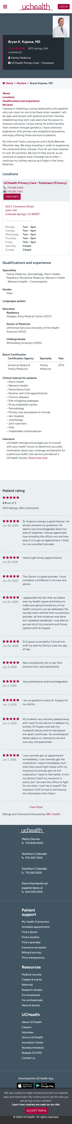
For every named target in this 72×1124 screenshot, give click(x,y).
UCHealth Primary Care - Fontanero (32, 62)
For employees (31, 995)
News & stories (31, 1005)
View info (12, 196)
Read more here (37, 457)
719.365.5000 (33, 872)
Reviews (8, 104)
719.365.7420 (15, 187)
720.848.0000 (34, 842)
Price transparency (33, 957)
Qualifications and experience (21, 101)
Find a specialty (31, 942)
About (6, 93)
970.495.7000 (34, 857)
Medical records (31, 974)
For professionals (32, 1000)
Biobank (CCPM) (32, 1052)
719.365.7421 (15, 191)
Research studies (32, 989)
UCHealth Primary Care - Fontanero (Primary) (35, 183)
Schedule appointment (36, 926)
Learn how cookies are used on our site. (36, 1104)
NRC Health (53, 814)
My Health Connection (35, 921)
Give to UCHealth (32, 1037)
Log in (63, 6)
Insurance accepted (34, 947)
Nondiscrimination (33, 1047)
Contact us (28, 1058)
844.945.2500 (34, 891)
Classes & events (32, 979)
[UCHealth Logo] (31, 830)
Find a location (30, 937)
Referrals (27, 984)
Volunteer (28, 1032)
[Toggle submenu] (5, 6)
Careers (26, 1027)
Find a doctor (30, 932)
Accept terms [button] (36, 1110)
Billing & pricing (31, 952)
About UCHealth (32, 1022)
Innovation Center (33, 1042)
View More (36, 807)
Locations (8, 97)
